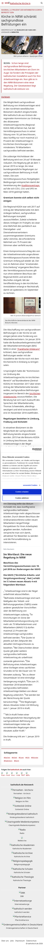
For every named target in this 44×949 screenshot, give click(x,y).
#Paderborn (8, 761)
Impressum (20, 941)
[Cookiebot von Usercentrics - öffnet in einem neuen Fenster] (32, 449)
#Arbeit (14, 757)
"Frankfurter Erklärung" (28, 349)
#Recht (16, 761)
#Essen (21, 757)
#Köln (27, 757)
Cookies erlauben (22, 492)
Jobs (12, 941)
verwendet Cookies (30, 485)
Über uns (5, 941)
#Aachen (7, 757)
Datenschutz (31, 941)
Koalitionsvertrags (30, 185)
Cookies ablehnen (22, 498)
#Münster (34, 757)
